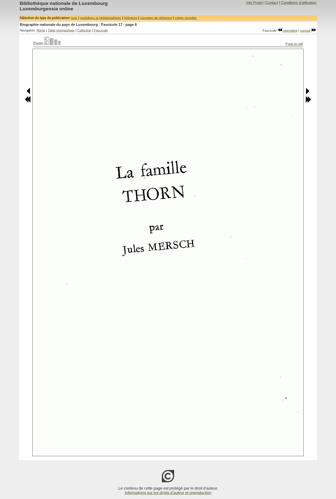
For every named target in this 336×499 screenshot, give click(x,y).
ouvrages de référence (156, 18)
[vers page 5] (29, 93)
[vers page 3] (28, 102)
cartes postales (186, 18)
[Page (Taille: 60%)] (55, 43)
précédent (289, 30)
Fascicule (101, 30)
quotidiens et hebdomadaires (100, 18)
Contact (271, 3)
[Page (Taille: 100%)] (46, 43)
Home (41, 30)
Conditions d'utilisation (298, 3)
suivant (305, 30)
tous (74, 18)
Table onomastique (61, 30)
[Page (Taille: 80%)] (51, 43)
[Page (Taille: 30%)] (59, 43)
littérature (130, 18)
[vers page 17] (308, 102)
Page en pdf (294, 44)
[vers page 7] (307, 93)
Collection (84, 30)
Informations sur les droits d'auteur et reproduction (168, 493)
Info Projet (254, 3)
